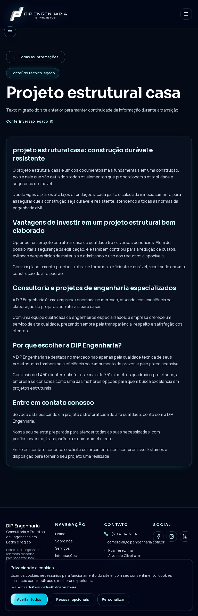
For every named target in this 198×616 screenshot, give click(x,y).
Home (60, 533)
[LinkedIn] (185, 536)
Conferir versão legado (27, 121)
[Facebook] (158, 536)
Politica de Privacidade (33, 587)
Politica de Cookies (63, 587)
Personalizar (113, 599)
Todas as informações (39, 56)
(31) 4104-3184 (124, 533)
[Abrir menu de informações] (10, 31)
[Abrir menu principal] (186, 14)
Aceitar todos (29, 599)
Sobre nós (64, 541)
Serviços (62, 548)
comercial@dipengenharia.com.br (135, 542)
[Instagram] (172, 536)
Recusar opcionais (72, 599)
